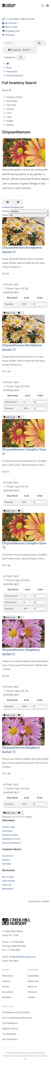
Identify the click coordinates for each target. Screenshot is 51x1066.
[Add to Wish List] (19, 312)
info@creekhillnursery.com (22, 957)
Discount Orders (10, 835)
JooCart (45, 901)
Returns (6, 860)
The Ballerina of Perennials (16, 1012)
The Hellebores (10, 1023)
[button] (42, 5)
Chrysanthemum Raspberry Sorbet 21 (21, 652)
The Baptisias (9, 1034)
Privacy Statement (11, 843)
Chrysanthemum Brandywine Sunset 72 (22, 347)
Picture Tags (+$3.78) (17, 288)
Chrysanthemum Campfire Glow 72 (24, 545)
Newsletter (7, 889)
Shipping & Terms (11, 839)
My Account (8, 877)
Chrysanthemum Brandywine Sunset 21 (22, 249)
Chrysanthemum (14, 75)
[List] (7, 202)
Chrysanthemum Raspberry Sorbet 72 (21, 749)
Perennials (11, 71)
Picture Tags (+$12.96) (18, 386)
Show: (5, 215)
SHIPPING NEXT (11, 292)
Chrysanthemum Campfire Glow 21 (24, 451)
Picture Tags (8, 827)
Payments (7, 831)
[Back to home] (9, 5)
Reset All (6, 90)
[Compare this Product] (23, 312)
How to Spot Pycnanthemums (17, 1018)
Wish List (6, 885)
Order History (8, 881)
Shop (9, 67)
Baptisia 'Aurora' (10, 1028)
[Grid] (18, 202)
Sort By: (6, 211)
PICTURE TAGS (10, 284)
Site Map (6, 864)
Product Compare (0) (13, 207)
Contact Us (7, 856)
